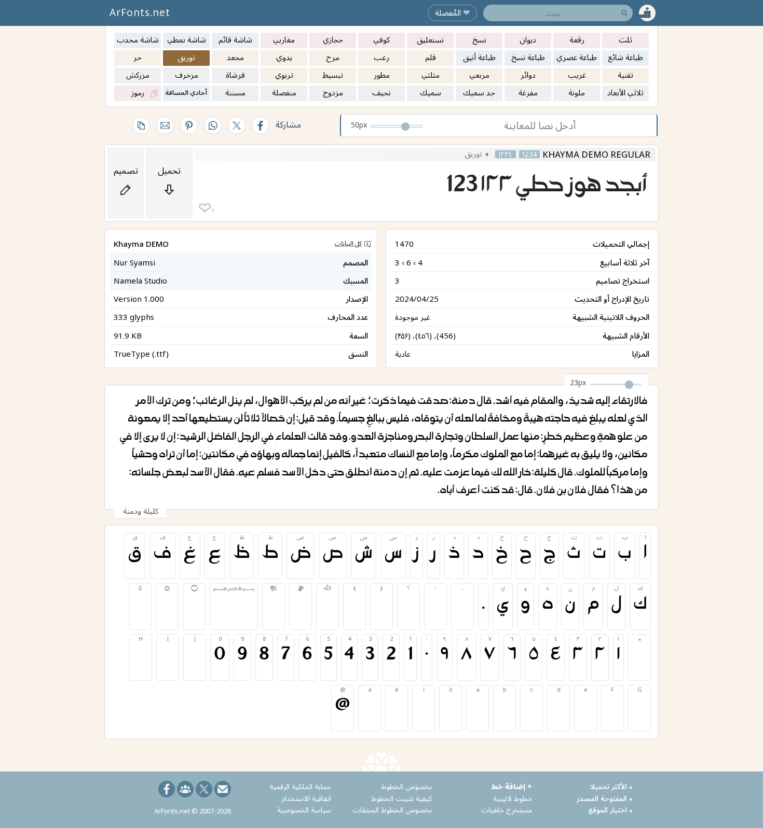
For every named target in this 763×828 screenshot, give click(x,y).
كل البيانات (348, 243)
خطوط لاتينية (512, 798)
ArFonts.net (140, 12)
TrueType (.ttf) (141, 353)
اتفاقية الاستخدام (306, 798)
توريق (473, 153)
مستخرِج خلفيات (506, 810)
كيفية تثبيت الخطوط (401, 798)
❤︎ (205, 208)
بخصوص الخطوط (406, 786)
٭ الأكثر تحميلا (611, 786)
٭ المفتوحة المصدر (605, 798)
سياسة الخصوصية (304, 810)
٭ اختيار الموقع (610, 810)
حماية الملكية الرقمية (300, 786)
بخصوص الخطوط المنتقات (392, 810)
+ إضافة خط (511, 786)
